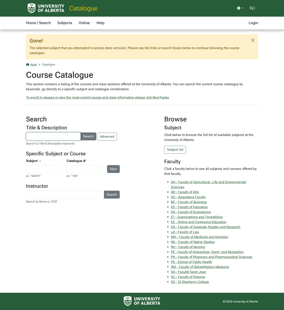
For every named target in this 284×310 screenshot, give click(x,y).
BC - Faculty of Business (189, 202)
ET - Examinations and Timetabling (197, 217)
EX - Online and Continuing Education (198, 222)
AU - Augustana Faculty (188, 197)
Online (84, 23)
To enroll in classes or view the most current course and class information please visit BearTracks (97, 97)
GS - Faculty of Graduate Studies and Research (205, 227)
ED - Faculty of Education (189, 207)
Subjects (64, 23)
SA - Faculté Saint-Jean (188, 272)
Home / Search (38, 23)
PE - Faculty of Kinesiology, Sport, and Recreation (207, 252)
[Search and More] (252, 8)
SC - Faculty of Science (188, 277)
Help (100, 23)
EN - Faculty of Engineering (191, 212)
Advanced (107, 136)
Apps (33, 64)
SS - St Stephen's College (190, 282)
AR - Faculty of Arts (185, 192)
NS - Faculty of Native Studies (193, 242)
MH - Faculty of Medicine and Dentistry (199, 237)
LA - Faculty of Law (185, 232)
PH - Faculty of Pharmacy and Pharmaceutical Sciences (211, 257)
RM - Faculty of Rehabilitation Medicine (200, 267)
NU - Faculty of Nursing (188, 247)
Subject (32, 161)
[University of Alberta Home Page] (46, 8)
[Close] (253, 40)
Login (253, 23)
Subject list (175, 150)
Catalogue (83, 8)
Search (88, 136)
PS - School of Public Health (191, 262)
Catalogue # (76, 161)
